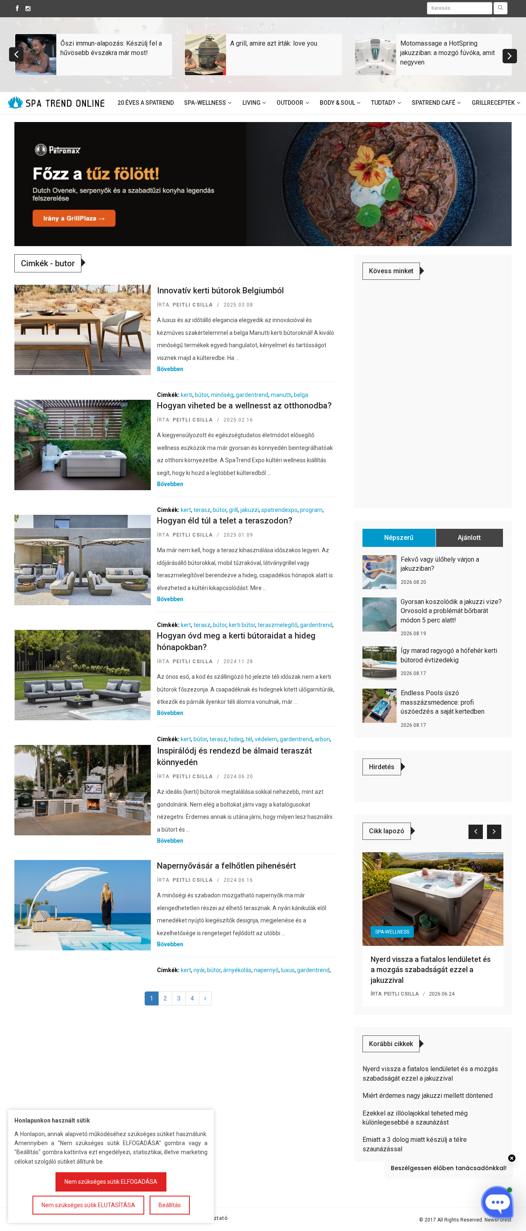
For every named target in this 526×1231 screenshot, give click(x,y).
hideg (236, 739)
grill (233, 510)
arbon (322, 739)
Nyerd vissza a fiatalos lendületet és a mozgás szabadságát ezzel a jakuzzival (431, 969)
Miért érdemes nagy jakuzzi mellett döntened (427, 1096)
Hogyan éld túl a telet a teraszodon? (224, 521)
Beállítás (170, 1205)
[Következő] (205, 998)
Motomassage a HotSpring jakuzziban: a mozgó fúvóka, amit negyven (447, 52)
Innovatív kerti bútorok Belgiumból (220, 290)
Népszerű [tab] (398, 538)
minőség (222, 395)
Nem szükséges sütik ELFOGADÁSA (111, 1181)
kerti (186, 395)
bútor (201, 395)
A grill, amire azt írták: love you (273, 43)
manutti (281, 395)
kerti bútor (242, 625)
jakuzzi (249, 510)
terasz (202, 510)
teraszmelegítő (278, 625)
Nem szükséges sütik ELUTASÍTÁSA (88, 1205)
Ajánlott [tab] (469, 538)
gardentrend (252, 395)
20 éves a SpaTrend (146, 102)
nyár (199, 970)
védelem (266, 739)
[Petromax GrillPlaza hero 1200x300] (263, 183)
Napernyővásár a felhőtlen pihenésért (226, 866)
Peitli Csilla (193, 305)
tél (249, 739)
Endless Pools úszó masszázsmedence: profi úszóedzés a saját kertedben (442, 702)
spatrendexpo (279, 510)
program (311, 510)
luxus (288, 970)
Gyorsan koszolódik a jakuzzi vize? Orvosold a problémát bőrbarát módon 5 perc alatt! (451, 611)
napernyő (266, 970)
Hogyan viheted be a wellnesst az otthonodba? (244, 405)
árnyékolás (237, 970)
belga (301, 395)
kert (186, 510)
